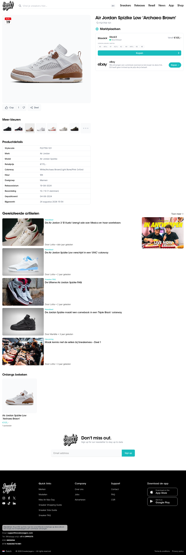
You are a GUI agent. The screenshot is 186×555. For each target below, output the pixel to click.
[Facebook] (9, 498)
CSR (113, 499)
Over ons (79, 489)
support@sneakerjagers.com (20, 533)
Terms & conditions (162, 551)
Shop (180, 5)
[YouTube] (3, 503)
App (171, 5)
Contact (115, 489)
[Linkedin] (14, 503)
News (162, 5)
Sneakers (125, 5)
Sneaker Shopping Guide (50, 505)
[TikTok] (9, 503)
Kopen (158, 52)
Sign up (128, 453)
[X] (14, 498)
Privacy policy (178, 551)
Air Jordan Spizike (48, 159)
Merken (42, 489)
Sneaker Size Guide (48, 510)
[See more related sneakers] (86, 128)
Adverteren (80, 499)
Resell (151, 5)
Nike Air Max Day (47, 499)
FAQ (113, 494)
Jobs (77, 494)
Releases (139, 5)
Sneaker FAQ (45, 515)
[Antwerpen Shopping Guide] (163, 232)
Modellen (43, 494)
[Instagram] (3, 498)
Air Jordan (45, 153)
